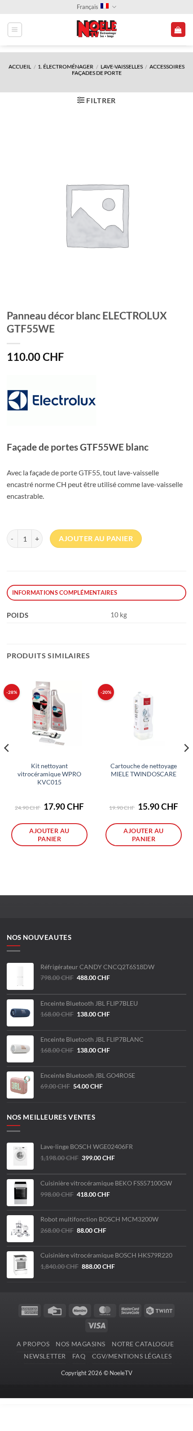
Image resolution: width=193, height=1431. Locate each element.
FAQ (79, 1356)
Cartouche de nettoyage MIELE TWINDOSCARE (143, 770)
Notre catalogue (143, 1344)
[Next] (185, 766)
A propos (33, 1344)
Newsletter (45, 1356)
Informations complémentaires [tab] (64, 592)
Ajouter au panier (96, 538)
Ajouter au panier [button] (49, 834)
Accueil (20, 66)
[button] (15, 30)
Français (87, 6)
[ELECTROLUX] (51, 400)
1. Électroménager (65, 66)
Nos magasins (80, 1344)
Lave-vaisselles (122, 66)
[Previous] (7, 766)
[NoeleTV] (96, 30)
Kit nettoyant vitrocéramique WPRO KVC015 (49, 774)
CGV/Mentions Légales (132, 1356)
